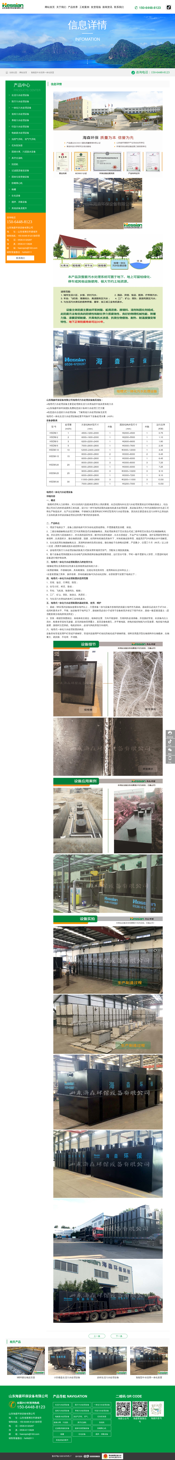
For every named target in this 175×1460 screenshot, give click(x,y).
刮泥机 (15, 164)
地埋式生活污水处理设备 (97, 1336)
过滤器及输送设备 (20, 170)
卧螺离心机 (17, 183)
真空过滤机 (17, 157)
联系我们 (20, 257)
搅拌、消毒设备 (19, 201)
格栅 (14, 189)
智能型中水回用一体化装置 (42, 72)
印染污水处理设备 (20, 126)
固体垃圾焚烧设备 (20, 176)
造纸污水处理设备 (20, 113)
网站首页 (23, 72)
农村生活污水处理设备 (119, 1336)
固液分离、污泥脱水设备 (24, 151)
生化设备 (16, 195)
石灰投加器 (17, 145)
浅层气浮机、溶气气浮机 (24, 139)
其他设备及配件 (19, 208)
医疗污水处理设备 (20, 101)
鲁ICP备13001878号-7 (61, 1456)
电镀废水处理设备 (20, 132)
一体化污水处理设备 (21, 107)
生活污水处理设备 (20, 95)
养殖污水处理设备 (20, 120)
